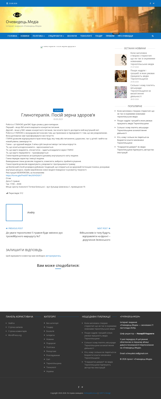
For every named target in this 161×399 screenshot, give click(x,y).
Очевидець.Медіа (22, 21)
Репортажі (51, 351)
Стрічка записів (15, 327)
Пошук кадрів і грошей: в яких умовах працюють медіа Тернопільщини (142, 74)
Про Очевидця (125, 36)
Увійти (11, 323)
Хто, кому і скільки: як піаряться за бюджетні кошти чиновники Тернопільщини (133, 140)
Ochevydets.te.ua (90, 393)
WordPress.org (15, 335)
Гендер (98, 36)
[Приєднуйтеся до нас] (153, 3)
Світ (48, 359)
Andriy (31, 212)
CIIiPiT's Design (105, 393)
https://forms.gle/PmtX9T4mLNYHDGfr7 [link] (23, 175)
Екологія (72, 36)
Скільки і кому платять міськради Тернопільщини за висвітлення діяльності (142, 91)
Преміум (111, 35)
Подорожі (51, 343)
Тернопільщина (53, 363)
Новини (25, 36)
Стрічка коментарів (17, 331)
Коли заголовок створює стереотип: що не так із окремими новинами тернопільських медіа (142, 58)
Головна (12, 36)
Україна (50, 371)
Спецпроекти (55, 36)
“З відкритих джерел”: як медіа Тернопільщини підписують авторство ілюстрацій (135, 150)
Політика (38, 36)
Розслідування (53, 355)
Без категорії (52, 323)
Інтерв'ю (50, 335)
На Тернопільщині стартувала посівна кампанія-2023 (92, 299)
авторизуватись (53, 255)
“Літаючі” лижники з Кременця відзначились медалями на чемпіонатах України (57, 296)
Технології (86, 36)
